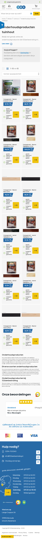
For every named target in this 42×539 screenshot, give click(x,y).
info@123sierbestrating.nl (14, 456)
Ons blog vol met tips (12, 461)
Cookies (30, 532)
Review (25, 535)
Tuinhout (16, 18)
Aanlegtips (24, 53)
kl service (9, 8)
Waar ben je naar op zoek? (11, 14)
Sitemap (37, 532)
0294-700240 (10, 451)
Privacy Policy (23, 532)
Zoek (36, 13)
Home (4, 18)
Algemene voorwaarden (9, 532)
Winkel (9, 18)
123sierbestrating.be (15, 535)
